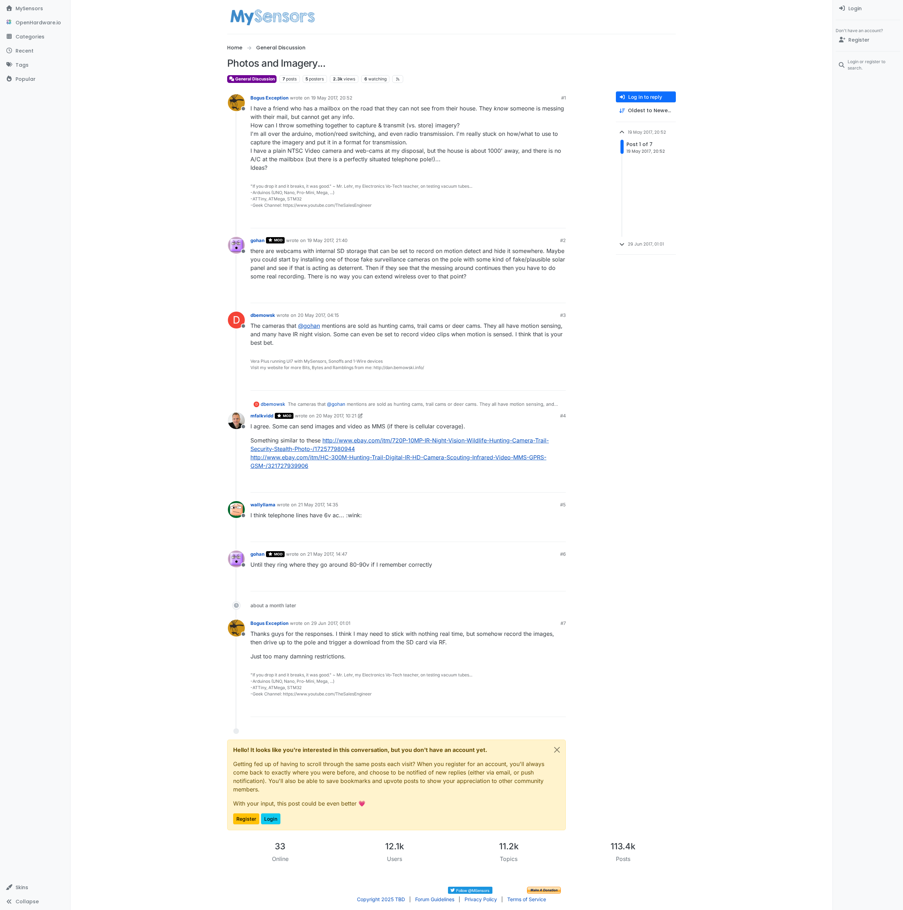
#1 (563, 98)
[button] (35, 887)
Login (270, 819)
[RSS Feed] (397, 79)
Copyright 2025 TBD (381, 899)
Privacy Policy (481, 899)
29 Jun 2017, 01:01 (330, 623)
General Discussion (254, 79)
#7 (563, 623)
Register (246, 819)
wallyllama (262, 504)
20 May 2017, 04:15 (318, 315)
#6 (563, 554)
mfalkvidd (261, 415)
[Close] (557, 750)
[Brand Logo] (272, 16)
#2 (563, 240)
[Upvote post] (533, 219)
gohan (257, 240)
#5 (563, 504)
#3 (563, 315)
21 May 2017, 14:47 (327, 554)
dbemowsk (262, 315)
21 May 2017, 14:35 (318, 504)
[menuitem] (868, 8)
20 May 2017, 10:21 (336, 415)
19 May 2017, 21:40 (327, 240)
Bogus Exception (269, 98)
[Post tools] (559, 219)
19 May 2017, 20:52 (331, 98)
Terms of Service (526, 899)
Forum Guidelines (434, 899)
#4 (563, 415)
